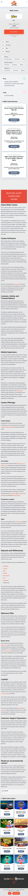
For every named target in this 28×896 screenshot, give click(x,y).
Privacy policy (16, 893)
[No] (26, 892)
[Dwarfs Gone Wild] (7, 846)
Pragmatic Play (22, 493)
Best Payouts (7, 70)
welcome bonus (7, 651)
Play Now (7, 814)
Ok (9, 893)
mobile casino (19, 390)
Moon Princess (21, 866)
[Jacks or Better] (7, 828)
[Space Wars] (7, 863)
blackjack (7, 427)
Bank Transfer (6, 575)
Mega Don (7, 811)
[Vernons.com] (14, 3)
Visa (4, 578)
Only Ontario (14, 32)
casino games (17, 284)
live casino (20, 463)
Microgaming (12, 493)
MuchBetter (14, 64)
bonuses (19, 708)
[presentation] (26, 59)
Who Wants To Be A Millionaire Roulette (21, 812)
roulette (2, 427)
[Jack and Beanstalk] (21, 846)
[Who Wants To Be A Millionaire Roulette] (21, 809)
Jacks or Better (7, 830)
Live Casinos (15, 70)
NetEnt (4, 495)
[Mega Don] (7, 809)
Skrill (4, 570)
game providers (16, 495)
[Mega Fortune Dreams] (21, 828)
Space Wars (7, 866)
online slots (19, 521)
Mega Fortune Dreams (21, 831)
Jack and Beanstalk (21, 848)
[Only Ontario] (14, 18)
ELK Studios (17, 59)
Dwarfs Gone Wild (7, 848)
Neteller (21, 64)
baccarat (11, 427)
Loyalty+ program (5, 693)
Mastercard (7, 64)
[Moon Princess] (21, 863)
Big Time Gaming (8, 59)
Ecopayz (5, 568)
